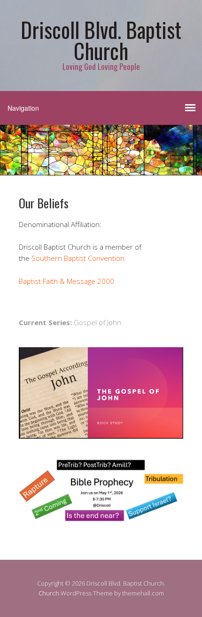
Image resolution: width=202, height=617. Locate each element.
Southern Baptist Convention (77, 258)
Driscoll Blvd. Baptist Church (101, 40)
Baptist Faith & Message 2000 (66, 281)
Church (49, 593)
